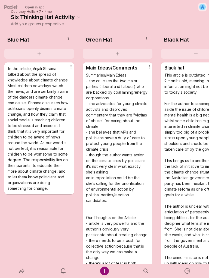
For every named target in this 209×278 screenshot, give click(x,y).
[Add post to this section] (39, 54)
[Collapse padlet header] (78, 17)
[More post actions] (67, 69)
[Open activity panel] (63, 271)
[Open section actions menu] (68, 38)
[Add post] (104, 271)
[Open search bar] (145, 271)
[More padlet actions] (187, 271)
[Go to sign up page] (202, 7)
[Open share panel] (21, 271)
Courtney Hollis (23, 12)
